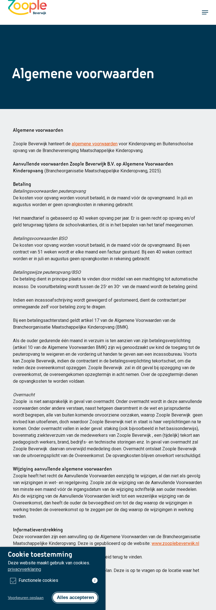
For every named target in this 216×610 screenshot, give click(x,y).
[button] (205, 12)
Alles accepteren (75, 597)
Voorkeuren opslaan (26, 597)
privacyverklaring (24, 569)
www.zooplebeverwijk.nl (175, 543)
